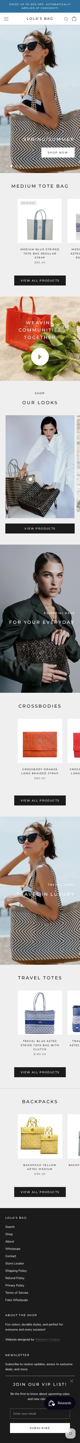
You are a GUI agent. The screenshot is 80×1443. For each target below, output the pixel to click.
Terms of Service (16, 1293)
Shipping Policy (16, 1271)
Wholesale (12, 1249)
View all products (40, 280)
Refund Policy (14, 1278)
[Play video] (40, 357)
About (9, 1241)
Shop (9, 1234)
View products (39, 528)
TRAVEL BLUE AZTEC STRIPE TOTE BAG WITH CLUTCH (40, 1045)
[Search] (66, 19)
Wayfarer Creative (47, 1339)
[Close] (71, 1381)
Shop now (58, 152)
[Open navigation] (6, 18)
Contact (10, 1256)
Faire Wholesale (16, 1300)
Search (10, 1227)
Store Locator (14, 1263)
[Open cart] (74, 18)
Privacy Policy (14, 1285)
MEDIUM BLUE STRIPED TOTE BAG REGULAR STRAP (40, 253)
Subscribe (40, 1428)
